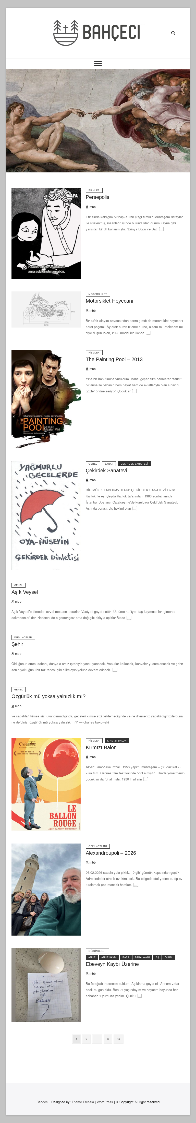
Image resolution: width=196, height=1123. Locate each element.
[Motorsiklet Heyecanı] (46, 294)
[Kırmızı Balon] (46, 740)
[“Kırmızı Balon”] (145, 780)
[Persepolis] (46, 190)
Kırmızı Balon (101, 747)
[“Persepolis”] (161, 229)
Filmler (94, 190)
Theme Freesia (83, 1101)
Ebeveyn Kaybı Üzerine (112, 964)
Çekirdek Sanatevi (106, 470)
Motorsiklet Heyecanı (109, 301)
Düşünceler (23, 637)
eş (157, 957)
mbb (92, 206)
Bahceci (42, 1101)
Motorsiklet (98, 294)
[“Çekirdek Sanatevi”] (134, 509)
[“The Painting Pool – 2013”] (134, 391)
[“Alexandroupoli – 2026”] (135, 885)
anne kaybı (109, 957)
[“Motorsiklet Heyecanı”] (148, 333)
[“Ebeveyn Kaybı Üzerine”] (139, 996)
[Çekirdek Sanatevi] (46, 464)
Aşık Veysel (24, 592)
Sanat (109, 463)
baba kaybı (142, 957)
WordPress (105, 1101)
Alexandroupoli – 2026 (111, 853)
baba (125, 957)
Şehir (17, 644)
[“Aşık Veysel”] (128, 618)
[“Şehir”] (114, 670)
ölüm (168, 957)
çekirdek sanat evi (134, 463)
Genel (93, 463)
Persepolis (97, 197)
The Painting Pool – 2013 (114, 359)
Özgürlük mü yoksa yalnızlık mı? (48, 696)
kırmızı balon (117, 740)
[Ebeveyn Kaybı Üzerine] (46, 951)
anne (91, 957)
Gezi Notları (98, 846)
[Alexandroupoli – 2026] (46, 846)
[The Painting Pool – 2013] (46, 352)
